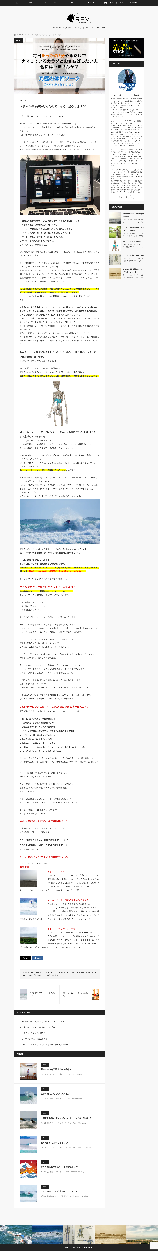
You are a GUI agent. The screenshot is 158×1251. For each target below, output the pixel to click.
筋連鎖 (56, 975)
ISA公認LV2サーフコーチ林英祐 (126, 95)
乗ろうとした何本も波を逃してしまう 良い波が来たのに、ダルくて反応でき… (133, 277)
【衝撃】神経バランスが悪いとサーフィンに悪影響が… (67, 1118)
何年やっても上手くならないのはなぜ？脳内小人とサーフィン (47, 1045)
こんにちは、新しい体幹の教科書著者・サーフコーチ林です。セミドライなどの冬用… (133, 222)
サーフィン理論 (70, 972)
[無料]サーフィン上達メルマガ (113, 3)
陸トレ (61, 975)
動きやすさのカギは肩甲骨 (132, 241)
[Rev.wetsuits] (79, 24)
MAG (71, 3)
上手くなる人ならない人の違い (55, 1094)
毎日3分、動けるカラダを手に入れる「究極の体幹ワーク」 (44, 821)
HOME (30, 3)
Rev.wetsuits (77, 1247)
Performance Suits (51, 3)
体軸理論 (34, 975)
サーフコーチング (81, 972)
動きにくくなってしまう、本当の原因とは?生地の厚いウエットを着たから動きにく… (133, 261)
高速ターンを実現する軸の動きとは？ (58, 1069)
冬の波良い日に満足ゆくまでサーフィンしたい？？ (43, 1022)
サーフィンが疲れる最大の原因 (34, 1039)
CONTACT (133, 3)
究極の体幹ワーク (42, 975)
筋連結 (51, 975)
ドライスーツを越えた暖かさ (34, 1033)
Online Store (92, 3)
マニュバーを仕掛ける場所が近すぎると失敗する (68, 900)
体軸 (29, 975)
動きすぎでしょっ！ (56, 872)
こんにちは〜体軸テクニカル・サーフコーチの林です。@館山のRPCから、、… (133, 236)
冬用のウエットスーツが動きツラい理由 (38, 1027)
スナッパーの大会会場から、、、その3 (59, 1191)
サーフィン (61, 972)
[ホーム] (17, 3)
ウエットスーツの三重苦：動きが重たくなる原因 (133, 229)
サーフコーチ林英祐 (36, 972)
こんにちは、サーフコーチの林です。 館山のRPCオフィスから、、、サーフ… (133, 247)
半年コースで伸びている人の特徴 (61, 929)
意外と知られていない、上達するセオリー (60, 1167)
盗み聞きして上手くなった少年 (55, 1142)
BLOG (18, 40)
